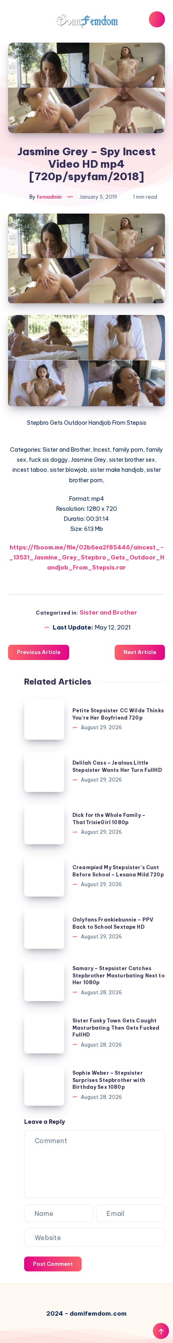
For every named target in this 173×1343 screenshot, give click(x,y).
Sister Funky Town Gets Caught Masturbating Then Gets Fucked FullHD (115, 1028)
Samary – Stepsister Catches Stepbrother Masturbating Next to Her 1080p (118, 975)
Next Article (140, 652)
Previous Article (38, 652)
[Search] (157, 19)
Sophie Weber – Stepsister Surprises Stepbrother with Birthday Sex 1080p (108, 1080)
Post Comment (53, 1264)
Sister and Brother (108, 612)
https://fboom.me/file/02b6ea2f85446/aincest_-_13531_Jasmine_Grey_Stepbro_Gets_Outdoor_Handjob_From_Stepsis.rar (86, 557)
